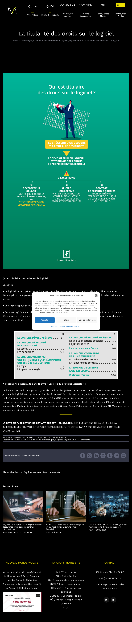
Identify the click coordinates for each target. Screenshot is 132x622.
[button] (96, 295)
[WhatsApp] (103, 455)
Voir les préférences (87, 320)
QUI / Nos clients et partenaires (66, 580)
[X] (89, 455)
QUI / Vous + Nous (66, 572)
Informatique (48, 440)
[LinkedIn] (96, 455)
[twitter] (113, 600)
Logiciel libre (70, 440)
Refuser (66, 320)
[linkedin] (106, 600)
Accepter (44, 320)
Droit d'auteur (33, 440)
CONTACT (66, 603)
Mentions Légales (58, 326)
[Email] (123, 455)
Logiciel (59, 440)
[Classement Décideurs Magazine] (22, 593)
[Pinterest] (116, 455)
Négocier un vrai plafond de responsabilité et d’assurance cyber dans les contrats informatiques (22, 506)
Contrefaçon (20, 440)
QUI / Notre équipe (66, 576)
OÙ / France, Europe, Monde (66, 599)
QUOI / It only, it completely (66, 584)
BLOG (66, 607)
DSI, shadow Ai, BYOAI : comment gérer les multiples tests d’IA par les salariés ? (109, 506)
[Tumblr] (109, 455)
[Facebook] (82, 455)
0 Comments (84, 440)
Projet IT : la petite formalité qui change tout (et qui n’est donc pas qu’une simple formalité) (66, 506)
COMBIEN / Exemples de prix (66, 596)
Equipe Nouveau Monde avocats (21, 437)
